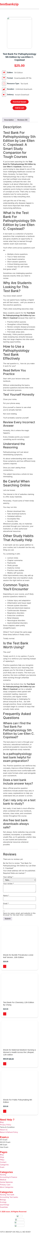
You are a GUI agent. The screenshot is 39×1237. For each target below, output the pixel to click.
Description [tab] (9, 120)
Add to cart (19, 108)
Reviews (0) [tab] (22, 120)
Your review (8, 883)
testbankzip (9, 4)
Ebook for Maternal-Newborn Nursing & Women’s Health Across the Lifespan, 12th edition (19, 1052)
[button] (19, 8)
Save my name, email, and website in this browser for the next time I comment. (19, 914)
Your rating (8, 877)
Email (6, 903)
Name (6, 895)
